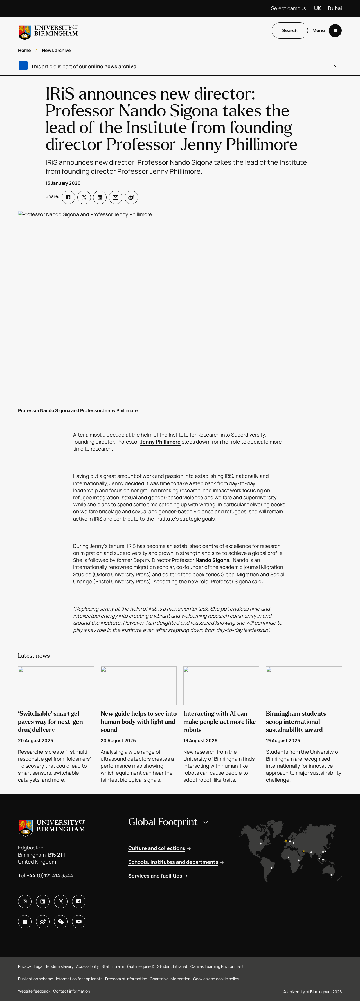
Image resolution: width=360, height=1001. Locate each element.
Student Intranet (172, 966)
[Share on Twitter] (84, 197)
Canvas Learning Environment (217, 966)
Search (290, 31)
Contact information (71, 991)
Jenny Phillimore (160, 441)
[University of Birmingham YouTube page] (79, 921)
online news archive (112, 66)
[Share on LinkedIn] (100, 197)
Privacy (24, 966)
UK (317, 8)
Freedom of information (126, 978)
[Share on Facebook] (68, 197)
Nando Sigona (212, 560)
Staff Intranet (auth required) (128, 966)
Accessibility (87, 966)
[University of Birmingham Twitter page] (61, 901)
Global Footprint (163, 822)
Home (24, 50)
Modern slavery (59, 966)
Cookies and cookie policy (216, 978)
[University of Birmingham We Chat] (61, 921)
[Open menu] (335, 30)
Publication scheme (35, 978)
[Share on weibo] (131, 197)
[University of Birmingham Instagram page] (25, 901)
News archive (56, 50)
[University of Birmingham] (48, 30)
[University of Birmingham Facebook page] (79, 901)
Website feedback (34, 991)
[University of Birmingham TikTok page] (25, 921)
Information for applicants (79, 978)
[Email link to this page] (115, 197)
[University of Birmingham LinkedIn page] (43, 901)
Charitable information (170, 978)
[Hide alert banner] (335, 66)
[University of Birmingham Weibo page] (43, 921)
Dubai (335, 8)
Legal (38, 966)
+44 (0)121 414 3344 (49, 875)
